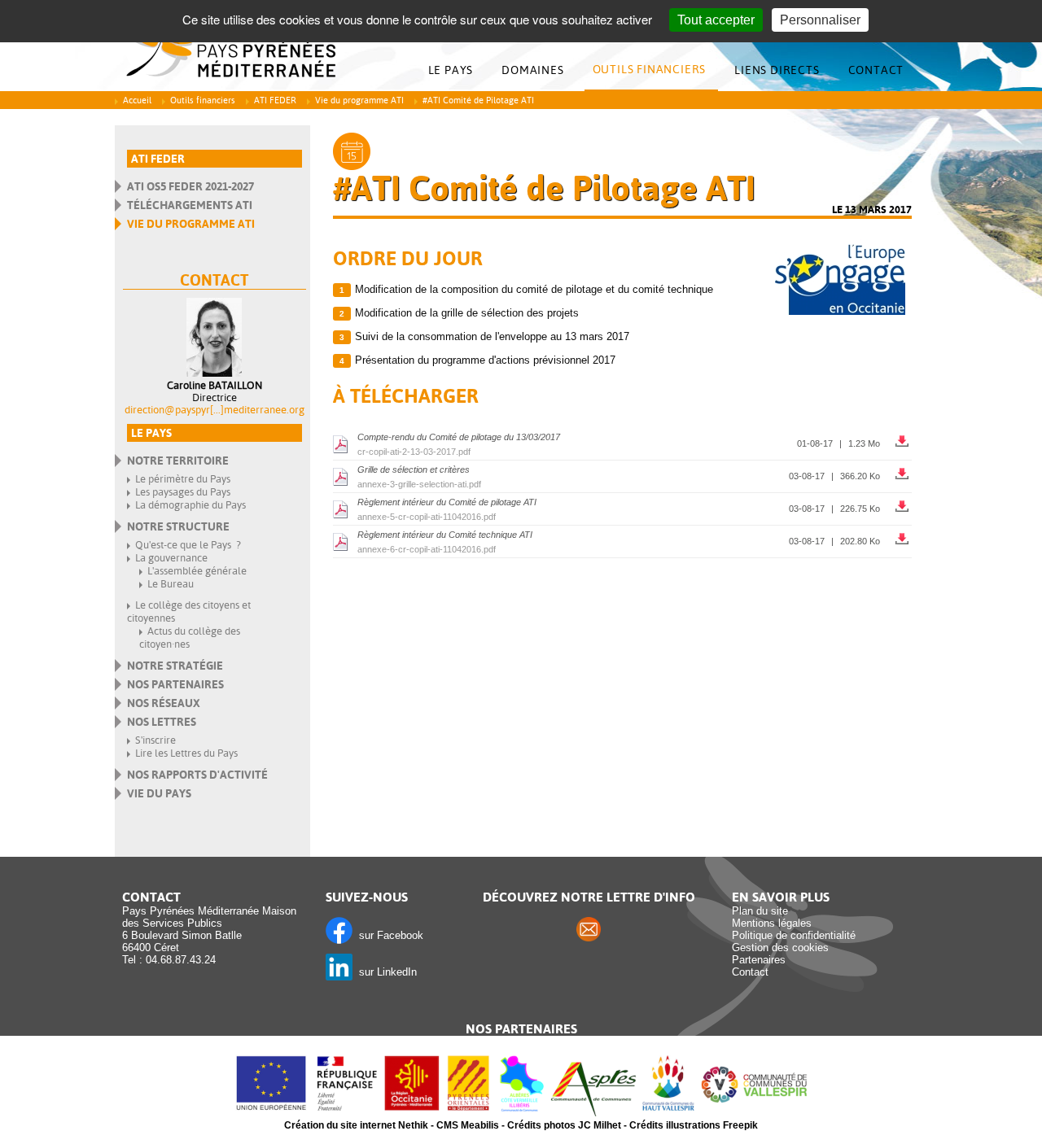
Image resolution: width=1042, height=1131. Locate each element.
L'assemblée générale (197, 571)
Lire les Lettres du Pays (186, 753)
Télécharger (903, 437)
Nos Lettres (161, 721)
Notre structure (178, 526)
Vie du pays (159, 793)
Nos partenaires (175, 684)
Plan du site (760, 911)
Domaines (532, 69)
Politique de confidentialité (794, 935)
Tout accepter (716, 20)
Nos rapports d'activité (197, 774)
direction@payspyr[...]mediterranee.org (214, 410)
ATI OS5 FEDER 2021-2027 (190, 186)
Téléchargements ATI (189, 205)
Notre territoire (178, 460)
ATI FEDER (275, 100)
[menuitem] (455, 70)
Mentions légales (772, 923)
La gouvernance (171, 558)
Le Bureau (170, 584)
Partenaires (759, 960)
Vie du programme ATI (359, 100)
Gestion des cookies (780, 947)
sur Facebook (387, 935)
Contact (876, 69)
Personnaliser (820, 20)
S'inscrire (155, 740)
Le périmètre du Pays (182, 479)
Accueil (137, 100)
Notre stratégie (175, 665)
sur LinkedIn (384, 972)
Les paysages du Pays (182, 492)
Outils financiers (650, 69)
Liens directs (776, 69)
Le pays (451, 69)
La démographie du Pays (190, 505)
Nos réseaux (163, 703)
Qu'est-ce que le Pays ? (188, 545)
